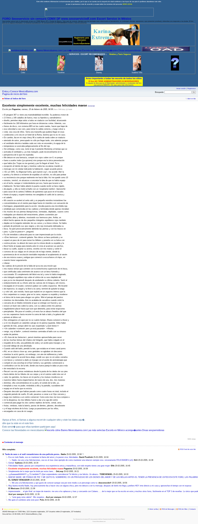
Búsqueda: (159, 92)
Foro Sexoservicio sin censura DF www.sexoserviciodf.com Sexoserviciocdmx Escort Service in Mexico (99, 519)
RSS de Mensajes (168, 509)
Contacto (192, 509)
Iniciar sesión (181, 88)
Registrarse (191, 88)
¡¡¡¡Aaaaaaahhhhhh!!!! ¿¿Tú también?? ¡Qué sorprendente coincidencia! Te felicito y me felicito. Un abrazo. (53, 474)
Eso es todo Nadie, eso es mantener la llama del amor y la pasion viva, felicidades (43, 457)
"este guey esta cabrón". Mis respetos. (28, 497)
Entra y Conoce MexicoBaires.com (20, 91)
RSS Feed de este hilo (188, 449)
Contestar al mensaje (13, 442)
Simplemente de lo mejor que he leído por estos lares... (31, 471)
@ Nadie (69, 109)
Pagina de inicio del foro (14, 94)
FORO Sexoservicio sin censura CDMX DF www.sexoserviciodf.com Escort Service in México (66, 18)
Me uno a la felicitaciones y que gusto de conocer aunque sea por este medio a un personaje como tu (54, 483)
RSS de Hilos (183, 509)
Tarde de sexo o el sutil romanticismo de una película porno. (32, 454)
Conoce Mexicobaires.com (99, 521)
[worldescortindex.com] (21, 50)
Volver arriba (153, 509)
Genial (11, 463)
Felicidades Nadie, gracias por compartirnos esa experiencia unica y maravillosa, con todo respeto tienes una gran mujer (59, 466)
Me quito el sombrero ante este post (23, 500)
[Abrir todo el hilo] (83, 454)
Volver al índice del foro (15, 98)
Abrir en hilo (191, 98)
